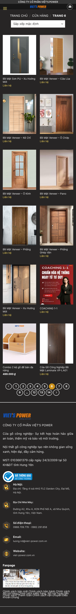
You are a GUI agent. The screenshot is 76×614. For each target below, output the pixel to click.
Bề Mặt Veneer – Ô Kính (17, 193)
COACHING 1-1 (48, 308)
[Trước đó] (9, 386)
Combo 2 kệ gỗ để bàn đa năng (18, 369)
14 (49, 392)
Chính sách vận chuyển (46, 595)
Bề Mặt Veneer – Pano (53, 193)
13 (41, 392)
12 (34, 392)
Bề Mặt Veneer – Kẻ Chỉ (17, 137)
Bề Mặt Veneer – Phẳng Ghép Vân (54, 251)
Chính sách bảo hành (42, 591)
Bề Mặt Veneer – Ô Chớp (54, 137)
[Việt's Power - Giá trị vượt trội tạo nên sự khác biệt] (38, 6)
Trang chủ (19, 15)
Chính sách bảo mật (15, 591)
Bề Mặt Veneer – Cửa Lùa (55, 78)
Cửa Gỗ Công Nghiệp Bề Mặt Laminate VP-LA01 (54, 369)
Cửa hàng (40, 15)
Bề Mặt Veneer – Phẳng (17, 249)
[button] (5, 8)
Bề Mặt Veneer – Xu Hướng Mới (19, 310)
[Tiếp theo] (56, 392)
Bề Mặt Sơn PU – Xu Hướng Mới (19, 80)
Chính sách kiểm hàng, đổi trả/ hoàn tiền (43, 593)
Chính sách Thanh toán (17, 595)
